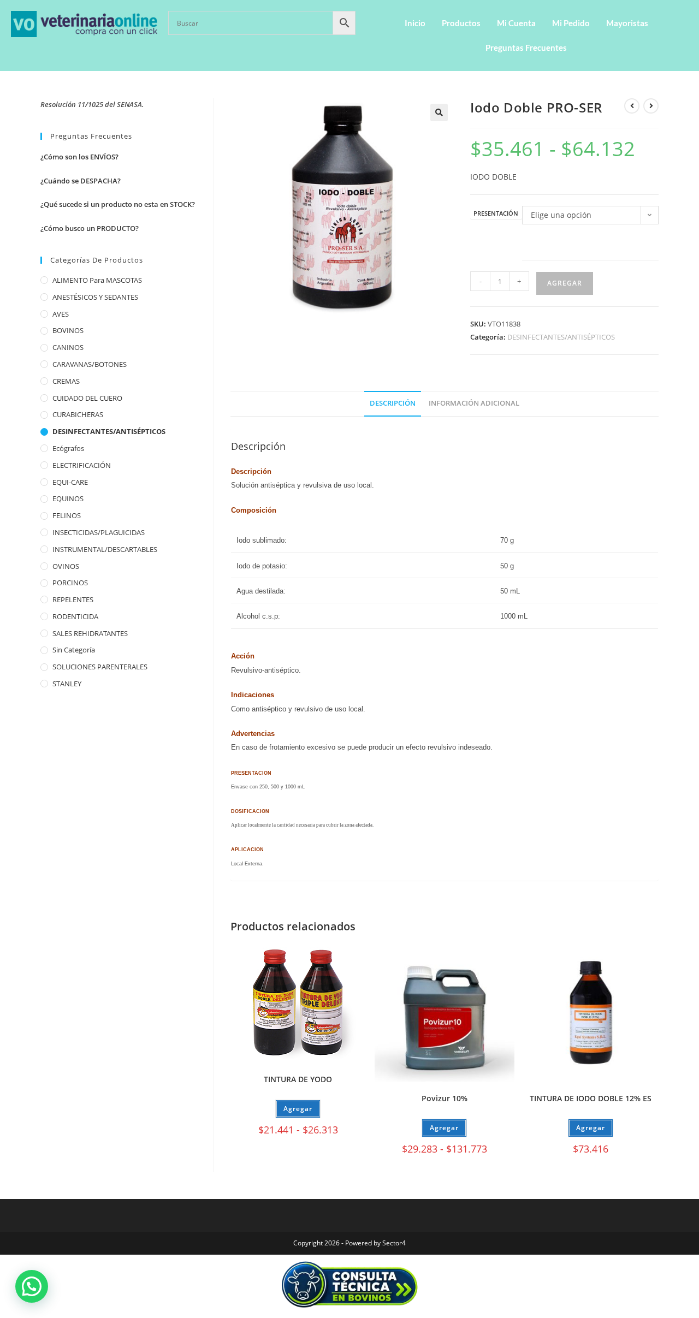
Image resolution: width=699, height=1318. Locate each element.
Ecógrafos (68, 448)
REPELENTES (72, 599)
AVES (60, 314)
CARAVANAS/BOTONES (89, 364)
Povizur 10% (444, 1098)
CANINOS (68, 347)
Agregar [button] (590, 1127)
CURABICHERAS (77, 414)
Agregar (564, 283)
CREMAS (66, 381)
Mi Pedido (571, 23)
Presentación (495, 214)
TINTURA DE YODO (298, 1079)
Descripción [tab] (393, 403)
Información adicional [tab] (474, 403)
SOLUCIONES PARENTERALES (99, 667)
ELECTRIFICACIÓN (81, 465)
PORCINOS (70, 582)
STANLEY (66, 683)
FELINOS (66, 515)
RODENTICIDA (75, 616)
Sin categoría (73, 650)
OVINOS (65, 566)
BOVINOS (68, 330)
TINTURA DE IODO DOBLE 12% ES (590, 1098)
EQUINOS (68, 498)
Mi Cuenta (516, 23)
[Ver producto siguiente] (651, 106)
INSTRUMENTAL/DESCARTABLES (104, 549)
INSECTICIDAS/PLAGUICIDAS (98, 532)
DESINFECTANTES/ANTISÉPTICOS (561, 337)
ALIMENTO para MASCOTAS (97, 280)
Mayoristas (627, 23)
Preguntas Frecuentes (526, 47)
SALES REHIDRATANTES (90, 633)
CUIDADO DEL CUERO (87, 398)
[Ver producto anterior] (631, 106)
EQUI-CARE (70, 482)
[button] (439, 112)
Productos (461, 23)
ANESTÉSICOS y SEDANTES (95, 297)
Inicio (415, 23)
